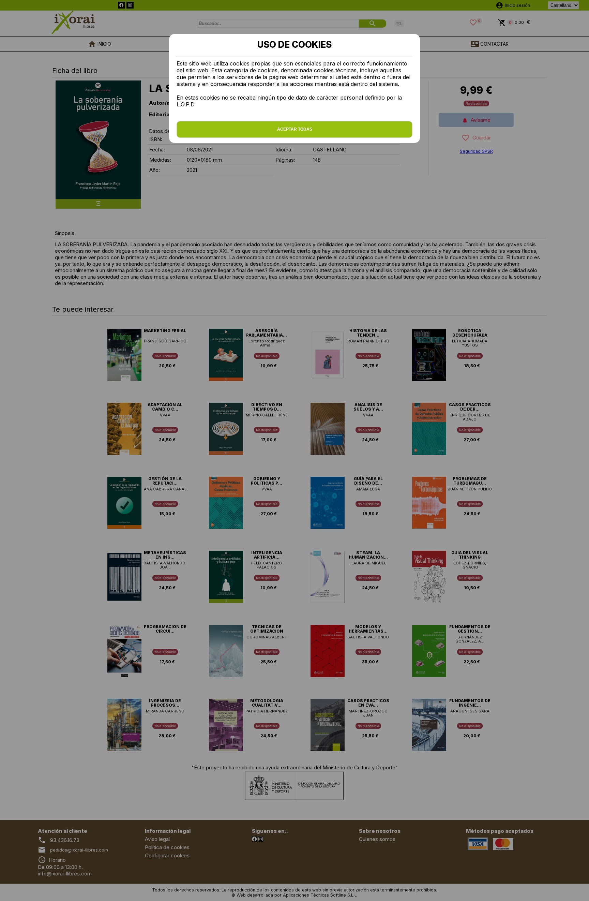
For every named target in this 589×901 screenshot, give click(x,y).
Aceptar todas (294, 129)
